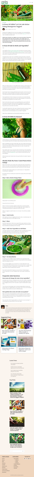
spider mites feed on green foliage (17, 51)
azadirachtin (13, 152)
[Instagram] (28, 458)
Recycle (17, 462)
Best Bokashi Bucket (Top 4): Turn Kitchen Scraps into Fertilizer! (16, 446)
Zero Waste (16, 458)
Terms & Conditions (6, 470)
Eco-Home (4, 22)
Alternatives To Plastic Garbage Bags (8, 349)
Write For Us (4, 466)
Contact (3, 464)
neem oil (24, 33)
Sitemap (3, 467)
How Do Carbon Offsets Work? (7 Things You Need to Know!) (16, 429)
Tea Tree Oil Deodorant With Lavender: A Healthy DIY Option (25, 332)
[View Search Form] (32, 2)
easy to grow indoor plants (14, 50)
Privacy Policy (4, 469)
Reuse (16, 461)
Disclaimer (4, 472)
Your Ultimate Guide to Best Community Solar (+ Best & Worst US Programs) (17, 375)
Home (3, 458)
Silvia (6, 29)
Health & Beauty (17, 463)
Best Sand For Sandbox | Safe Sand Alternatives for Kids (8, 332)
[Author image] (3, 29)
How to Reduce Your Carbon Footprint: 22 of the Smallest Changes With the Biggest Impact (17, 395)
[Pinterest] (30, 458)
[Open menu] (30, 2)
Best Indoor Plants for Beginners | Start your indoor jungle (25, 350)
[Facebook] (25, 458)
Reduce (17, 459)
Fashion (15, 465)
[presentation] (8, 324)
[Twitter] (26, 458)
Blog (3, 461)
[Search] (23, 451)
